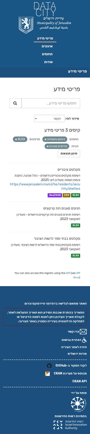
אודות (48, 62)
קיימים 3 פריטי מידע (62, 130)
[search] (15, 103)
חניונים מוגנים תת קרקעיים (61, 208)
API (68, 273)
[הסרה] (46, 139)
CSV (66, 195)
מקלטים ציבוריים (68, 169)
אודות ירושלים (77, 354)
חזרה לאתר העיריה (74, 347)
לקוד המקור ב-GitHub (71, 365)
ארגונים (47, 46)
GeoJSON (55, 195)
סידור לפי (72, 118)
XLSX (76, 195)
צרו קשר (74, 331)
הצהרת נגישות (72, 340)
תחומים (47, 54)
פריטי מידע (45, 38)
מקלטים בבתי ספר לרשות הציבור (57, 238)
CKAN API (79, 381)
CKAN (58, 373)
